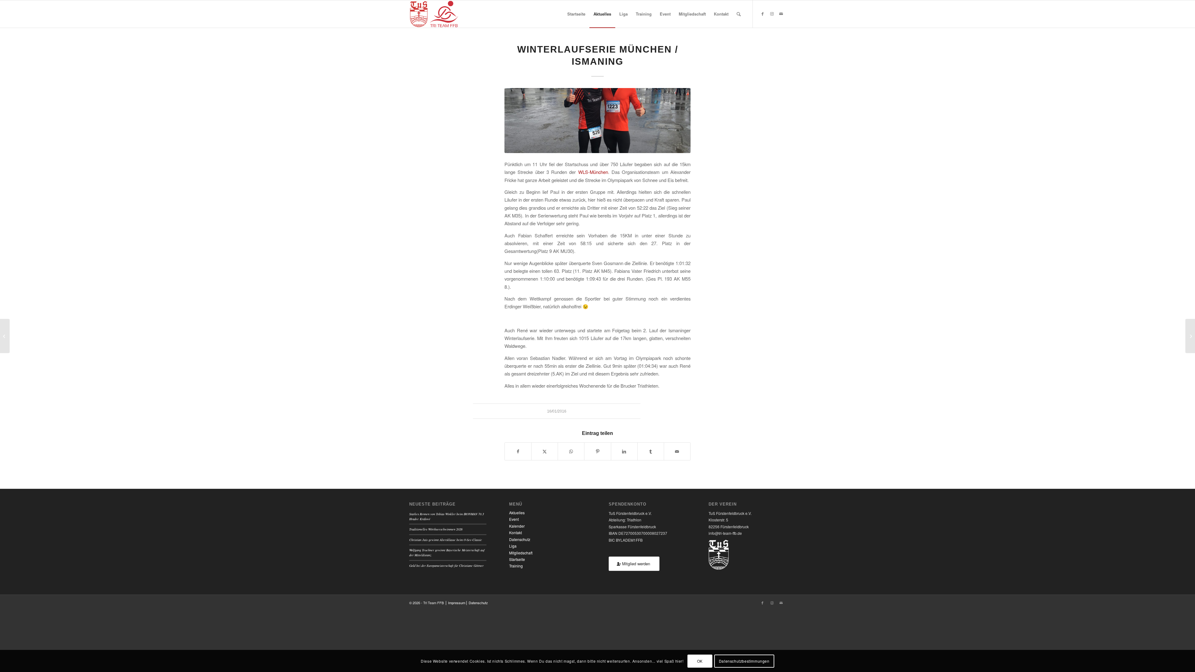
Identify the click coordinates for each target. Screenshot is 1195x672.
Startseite (517, 559)
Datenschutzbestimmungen (744, 661)
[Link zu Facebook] (762, 13)
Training (516, 565)
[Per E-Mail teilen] (677, 451)
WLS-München (593, 172)
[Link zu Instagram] (771, 13)
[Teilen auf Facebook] (518, 451)
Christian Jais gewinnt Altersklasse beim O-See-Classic (445, 540)
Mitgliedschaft (520, 552)
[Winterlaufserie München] (1190, 336)
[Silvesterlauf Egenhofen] (5, 336)
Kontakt (515, 532)
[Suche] (739, 14)
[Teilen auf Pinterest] (597, 451)
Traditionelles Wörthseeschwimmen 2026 (435, 529)
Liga (513, 545)
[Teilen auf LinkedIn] (624, 451)
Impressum (456, 602)
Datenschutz (519, 539)
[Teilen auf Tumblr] (651, 451)
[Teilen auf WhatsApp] (571, 451)
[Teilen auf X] (545, 451)
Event (514, 519)
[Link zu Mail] (781, 13)
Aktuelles (517, 512)
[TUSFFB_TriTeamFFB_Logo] (434, 14)
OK (700, 661)
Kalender (517, 526)
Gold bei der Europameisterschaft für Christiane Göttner (446, 565)
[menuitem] (576, 14)
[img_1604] (597, 120)
